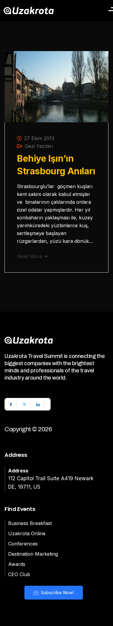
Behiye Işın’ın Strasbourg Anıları (56, 164)
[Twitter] (24, 404)
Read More (30, 256)
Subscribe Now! (57, 592)
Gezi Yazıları (39, 146)
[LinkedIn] (38, 404)
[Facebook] (11, 404)
